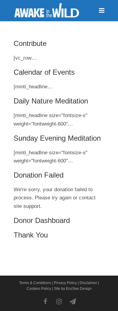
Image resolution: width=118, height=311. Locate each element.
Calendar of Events (44, 72)
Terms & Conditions (35, 283)
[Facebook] (45, 302)
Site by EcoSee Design (73, 288)
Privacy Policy (65, 283)
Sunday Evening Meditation (57, 138)
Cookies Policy (39, 288)
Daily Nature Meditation (51, 101)
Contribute (30, 43)
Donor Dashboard (42, 220)
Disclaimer (88, 283)
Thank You (31, 235)
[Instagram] (59, 302)
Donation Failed (39, 175)
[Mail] (73, 302)
